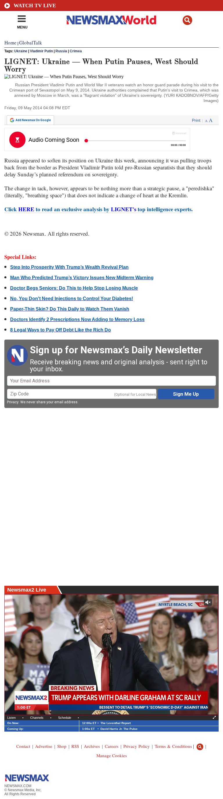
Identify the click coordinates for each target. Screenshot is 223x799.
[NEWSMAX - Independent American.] (112, 20)
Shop (61, 746)
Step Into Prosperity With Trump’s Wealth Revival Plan (69, 267)
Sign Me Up (186, 394)
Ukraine (20, 51)
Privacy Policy (136, 746)
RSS (75, 746)
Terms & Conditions (173, 746)
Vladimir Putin (41, 51)
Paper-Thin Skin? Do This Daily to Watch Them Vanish (69, 309)
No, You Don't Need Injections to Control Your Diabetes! (71, 298)
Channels (37, 717)
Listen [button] (11, 717)
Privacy (13, 402)
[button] (187, 20)
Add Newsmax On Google (33, 120)
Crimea (76, 51)
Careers (111, 746)
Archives (92, 746)
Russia (61, 51)
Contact (23, 746)
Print (196, 120)
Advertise (43, 746)
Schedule (64, 717)
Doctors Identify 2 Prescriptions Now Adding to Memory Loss (77, 319)
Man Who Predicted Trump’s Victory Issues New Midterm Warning (82, 277)
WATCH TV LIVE (35, 5)
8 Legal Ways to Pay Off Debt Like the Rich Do (60, 329)
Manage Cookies (111, 755)
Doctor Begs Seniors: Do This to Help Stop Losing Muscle (74, 288)
